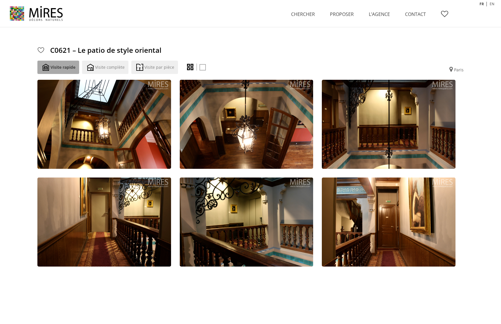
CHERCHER (303, 14)
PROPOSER (342, 14)
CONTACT (415, 14)
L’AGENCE (379, 14)
